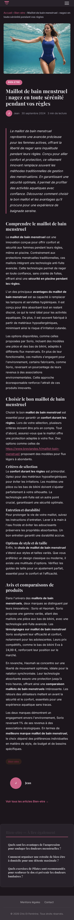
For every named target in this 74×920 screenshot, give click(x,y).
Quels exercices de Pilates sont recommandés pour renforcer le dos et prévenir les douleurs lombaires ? (37, 872)
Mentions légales (30, 902)
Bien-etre (19, 12)
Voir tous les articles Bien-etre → (27, 801)
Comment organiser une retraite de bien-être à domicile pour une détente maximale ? (36, 858)
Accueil (8, 12)
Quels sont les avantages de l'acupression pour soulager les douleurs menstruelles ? (34, 846)
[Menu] (66, 3)
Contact (49, 902)
